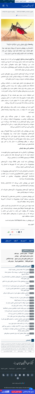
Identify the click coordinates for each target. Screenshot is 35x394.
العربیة (21, 1)
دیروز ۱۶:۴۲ (32, 281)
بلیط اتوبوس (23, 344)
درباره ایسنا (12, 369)
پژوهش (17, 256)
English (17, 1)
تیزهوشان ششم (22, 349)
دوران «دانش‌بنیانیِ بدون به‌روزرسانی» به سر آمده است (16, 286)
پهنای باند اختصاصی (15, 344)
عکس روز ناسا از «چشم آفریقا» (21, 300)
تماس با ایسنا (4, 369)
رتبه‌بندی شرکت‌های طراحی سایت (9, 349)
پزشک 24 (12, 346)
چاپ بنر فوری (30, 344)
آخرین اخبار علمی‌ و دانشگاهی (23, 266)
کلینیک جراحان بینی (8, 351)
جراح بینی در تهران (6, 344)
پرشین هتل (20, 351)
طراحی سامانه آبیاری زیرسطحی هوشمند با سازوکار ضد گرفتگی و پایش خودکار (16, 330)
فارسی (24, 1)
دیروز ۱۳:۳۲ (32, 300)
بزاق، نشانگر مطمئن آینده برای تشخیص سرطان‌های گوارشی (16, 334)
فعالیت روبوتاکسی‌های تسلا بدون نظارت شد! (18, 316)
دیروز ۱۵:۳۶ (32, 293)
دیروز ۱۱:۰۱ (32, 313)
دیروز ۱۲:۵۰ (32, 305)
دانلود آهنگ (30, 349)
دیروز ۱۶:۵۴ (32, 277)
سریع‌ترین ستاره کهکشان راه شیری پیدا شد (18, 314)
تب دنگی (7, 241)
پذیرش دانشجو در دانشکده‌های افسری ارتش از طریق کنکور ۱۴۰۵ (17, 289)
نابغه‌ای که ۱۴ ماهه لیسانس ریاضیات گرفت (19, 270)
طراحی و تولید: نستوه (16, 383)
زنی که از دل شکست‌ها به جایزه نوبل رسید (19, 323)
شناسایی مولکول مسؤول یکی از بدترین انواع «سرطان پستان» (16, 294)
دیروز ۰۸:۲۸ (32, 323)
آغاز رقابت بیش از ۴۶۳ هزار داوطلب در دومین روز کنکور (15, 326)
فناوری (31, 12)
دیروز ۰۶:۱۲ (32, 333)
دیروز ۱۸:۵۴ (32, 272)
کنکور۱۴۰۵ (31, 253)
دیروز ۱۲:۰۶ (32, 311)
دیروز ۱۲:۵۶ (32, 303)
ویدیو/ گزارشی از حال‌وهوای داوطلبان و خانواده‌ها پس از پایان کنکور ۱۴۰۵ (15, 278)
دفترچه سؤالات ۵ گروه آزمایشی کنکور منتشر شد (17, 303)
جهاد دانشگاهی (9, 259)
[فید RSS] (3, 375)
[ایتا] (28, 375)
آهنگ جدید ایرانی (29, 346)
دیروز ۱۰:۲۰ (32, 316)
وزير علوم (16, 253)
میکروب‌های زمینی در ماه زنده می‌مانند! (19, 298)
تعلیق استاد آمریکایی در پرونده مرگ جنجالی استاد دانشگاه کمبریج (17, 273)
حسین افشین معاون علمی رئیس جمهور (24, 259)
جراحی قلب (11, 261)
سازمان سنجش (23, 253)
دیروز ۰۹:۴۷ (32, 319)
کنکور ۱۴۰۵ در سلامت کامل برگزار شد (20, 306)
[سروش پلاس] (23, 375)
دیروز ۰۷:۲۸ (32, 329)
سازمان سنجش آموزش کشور (26, 256)
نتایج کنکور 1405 (29, 261)
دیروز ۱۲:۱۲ (32, 308)
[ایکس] (11, 375)
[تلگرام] (19, 375)
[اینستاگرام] (7, 375)
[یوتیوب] (15, 375)
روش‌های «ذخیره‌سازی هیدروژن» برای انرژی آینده (17, 311)
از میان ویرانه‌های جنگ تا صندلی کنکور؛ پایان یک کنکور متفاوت (15, 282)
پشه (30, 241)
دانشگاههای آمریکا (19, 261)
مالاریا (15, 241)
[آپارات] (17, 378)
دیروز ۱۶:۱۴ (32, 286)
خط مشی (18, 369)
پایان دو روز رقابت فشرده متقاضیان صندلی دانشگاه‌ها (16, 308)
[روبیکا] (32, 375)
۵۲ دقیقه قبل (32, 269)
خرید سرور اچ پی (5, 346)
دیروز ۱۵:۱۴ (32, 297)
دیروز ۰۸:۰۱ (32, 326)
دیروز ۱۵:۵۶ (32, 288)
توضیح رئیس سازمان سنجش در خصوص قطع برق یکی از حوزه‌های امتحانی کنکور (15, 320)
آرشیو (24, 369)
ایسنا (27, 5)
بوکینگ (29, 351)
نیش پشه (23, 241)
